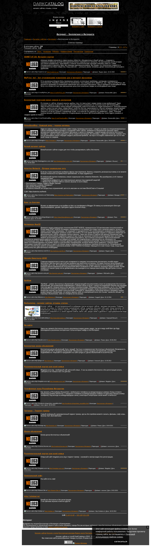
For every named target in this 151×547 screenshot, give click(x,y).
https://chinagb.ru (51, 140)
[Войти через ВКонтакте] (53, 20)
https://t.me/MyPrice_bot (57, 92)
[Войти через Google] (63, 20)
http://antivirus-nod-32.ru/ (57, 251)
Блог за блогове (32, 202)
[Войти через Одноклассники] (67, 20)
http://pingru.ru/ (48, 361)
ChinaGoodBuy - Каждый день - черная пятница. (47, 125)
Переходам (88, 51)
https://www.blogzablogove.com (63, 217)
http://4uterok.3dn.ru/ (54, 490)
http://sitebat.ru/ (32, 496)
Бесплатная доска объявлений (39, 346)
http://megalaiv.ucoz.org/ (57, 381)
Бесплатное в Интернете (74, 72)
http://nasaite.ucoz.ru (54, 340)
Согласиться (120, 542)
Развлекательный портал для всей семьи (44, 367)
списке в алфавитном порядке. (58, 527)
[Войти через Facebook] (56, 20)
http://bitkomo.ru (50, 297)
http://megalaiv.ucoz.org (57, 468)
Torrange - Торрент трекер (37, 411)
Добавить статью (95, 26)
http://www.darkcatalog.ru (57, 318)
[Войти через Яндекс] (60, 20)
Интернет (52, 39)
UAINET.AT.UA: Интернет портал (39, 57)
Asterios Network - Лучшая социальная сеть (45, 168)
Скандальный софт (33, 476)
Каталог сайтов (40, 39)
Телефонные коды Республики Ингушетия (44, 389)
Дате (39, 51)
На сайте (28, 325)
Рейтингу (55, 51)
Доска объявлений (33, 431)
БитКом (27, 280)
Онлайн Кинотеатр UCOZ (35, 258)
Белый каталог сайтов (34, 146)
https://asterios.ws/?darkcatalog (63, 195)
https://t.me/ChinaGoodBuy (60, 118)
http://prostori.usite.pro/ (56, 273)
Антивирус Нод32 (32, 224)
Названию (47, 51)
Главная (28, 39)
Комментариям (66, 51)
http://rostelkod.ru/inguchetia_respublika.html (75, 403)
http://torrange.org (51, 425)
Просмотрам (78, 51)
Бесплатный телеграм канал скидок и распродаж (47, 100)
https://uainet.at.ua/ (53, 72)
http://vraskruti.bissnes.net (59, 446)
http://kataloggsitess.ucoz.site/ (63, 161)
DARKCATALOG (48, 4)
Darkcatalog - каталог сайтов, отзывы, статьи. (46, 303)
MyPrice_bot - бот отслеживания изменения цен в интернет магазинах (58, 78)
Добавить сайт (78, 26)
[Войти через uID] (49, 20)
